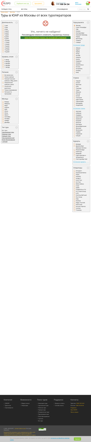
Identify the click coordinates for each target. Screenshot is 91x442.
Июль (6, 113)
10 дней (7, 40)
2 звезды (7, 65)
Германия (79, 134)
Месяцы (5, 99)
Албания (78, 113)
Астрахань (79, 68)
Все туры (40, 421)
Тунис (78, 90)
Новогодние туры (42, 403)
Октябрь (7, 118)
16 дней (7, 52)
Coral (77, 186)
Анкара (78, 63)
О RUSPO (7, 403)
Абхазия (78, 92)
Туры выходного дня (8, 138)
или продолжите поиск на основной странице (45, 37)
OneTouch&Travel (81, 195)
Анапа (78, 59)
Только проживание (11, 90)
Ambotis (78, 176)
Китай (78, 96)
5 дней (7, 31)
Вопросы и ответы (59, 403)
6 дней (7, 33)
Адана (78, 50)
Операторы (77, 168)
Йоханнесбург (80, 150)
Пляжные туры (6, 134)
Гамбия (78, 132)
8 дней (7, 37)
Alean (77, 174)
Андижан (78, 61)
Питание (5, 72)
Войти (76, 2)
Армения (78, 119)
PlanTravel (79, 204)
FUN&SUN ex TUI (81, 189)
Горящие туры (6, 136)
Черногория (79, 101)
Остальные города (79, 45)
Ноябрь (7, 120)
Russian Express (81, 206)
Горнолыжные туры (8, 132)
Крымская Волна (81, 172)
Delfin (77, 187)
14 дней (7, 48)
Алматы (78, 57)
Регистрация (78, 4)
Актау (77, 53)
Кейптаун (79, 151)
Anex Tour (79, 180)
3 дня (6, 27)
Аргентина (79, 117)
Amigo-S (78, 178)
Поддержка (73, 407)
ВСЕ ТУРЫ (24, 9)
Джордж (78, 144)
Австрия (78, 111)
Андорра (78, 115)
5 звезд (7, 59)
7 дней (7, 35)
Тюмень (78, 40)
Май (6, 109)
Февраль (7, 103)
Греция (78, 135)
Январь (7, 102)
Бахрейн (78, 120)
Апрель (7, 107)
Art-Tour (78, 182)
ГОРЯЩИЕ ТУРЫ (6, 9)
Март (6, 105)
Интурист (79, 171)
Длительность (7, 22)
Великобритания (81, 126)
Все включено (9, 75)
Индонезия (79, 105)
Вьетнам (78, 84)
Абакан (78, 48)
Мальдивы (79, 103)
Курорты (76, 141)
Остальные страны (79, 108)
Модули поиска (26, 403)
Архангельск (80, 65)
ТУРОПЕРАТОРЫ (42, 9)
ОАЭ (77, 86)
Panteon (78, 201)
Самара (78, 42)
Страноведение (9, 407)
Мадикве (78, 153)
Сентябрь (7, 117)
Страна (76, 78)
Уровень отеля (7, 57)
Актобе (78, 55)
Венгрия (78, 128)
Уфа (77, 29)
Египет (78, 82)
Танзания (79, 97)
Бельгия (78, 122)
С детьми (4, 141)
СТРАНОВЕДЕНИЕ (62, 9)
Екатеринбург (80, 33)
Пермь (78, 37)
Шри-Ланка (79, 99)
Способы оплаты (59, 405)
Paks (77, 199)
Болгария (79, 124)
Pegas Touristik (80, 202)
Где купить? (38, 3)
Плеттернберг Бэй (81, 159)
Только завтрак (9, 77)
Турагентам (8, 405)
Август (6, 115)
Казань (78, 31)
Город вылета (78, 22)
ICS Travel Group (81, 191)
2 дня (6, 25)
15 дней (7, 50)
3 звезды (7, 63)
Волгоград (79, 38)
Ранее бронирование (8, 140)
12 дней (7, 44)
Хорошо (77, 439)
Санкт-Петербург (81, 27)
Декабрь (7, 122)
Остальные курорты (79, 162)
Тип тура (5, 127)
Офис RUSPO (74, 410)
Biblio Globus (80, 184)
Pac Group (79, 197)
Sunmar (78, 208)
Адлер (78, 52)
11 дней (7, 42)
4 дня (6, 29)
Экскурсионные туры (43, 412)
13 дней (7, 46)
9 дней (7, 38)
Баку (77, 72)
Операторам (25, 405)
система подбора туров (20, 428)
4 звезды (7, 61)
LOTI (77, 193)
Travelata (78, 210)
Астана (78, 67)
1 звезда (7, 67)
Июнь (6, 111)
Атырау (78, 70)
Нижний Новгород (81, 35)
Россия (78, 94)
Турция (78, 81)
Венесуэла (79, 130)
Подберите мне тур (23, 3)
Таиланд (78, 88)
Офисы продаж (74, 412)
